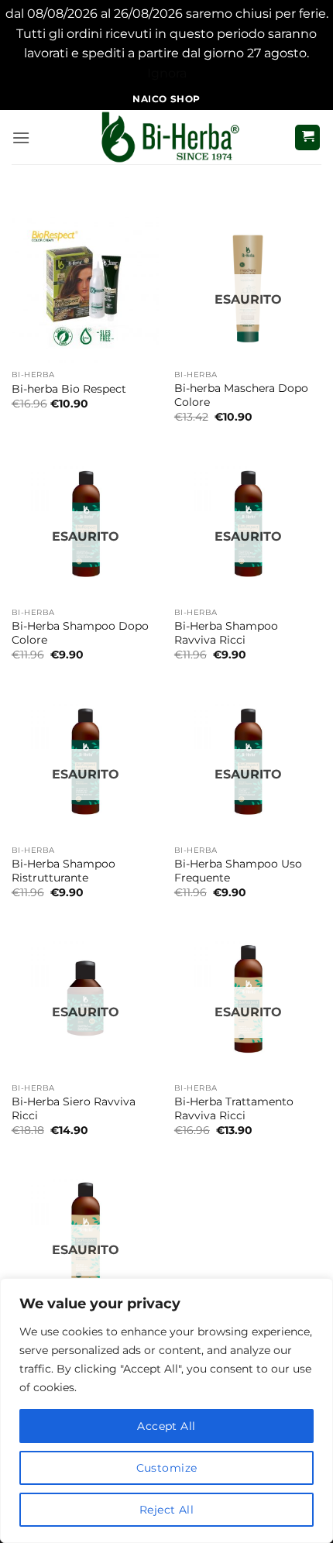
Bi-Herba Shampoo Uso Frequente (238, 870)
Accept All (166, 1426)
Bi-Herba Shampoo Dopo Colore (80, 633)
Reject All (166, 1510)
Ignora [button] (167, 73)
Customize (166, 1468)
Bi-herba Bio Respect (69, 389)
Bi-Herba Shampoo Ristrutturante (63, 870)
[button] (21, 137)
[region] (166, 1410)
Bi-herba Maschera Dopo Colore (241, 395)
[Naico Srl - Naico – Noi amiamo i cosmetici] (166, 137)
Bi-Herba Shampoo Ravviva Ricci (226, 633)
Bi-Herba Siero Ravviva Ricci (74, 1108)
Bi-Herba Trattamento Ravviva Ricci (234, 1108)
